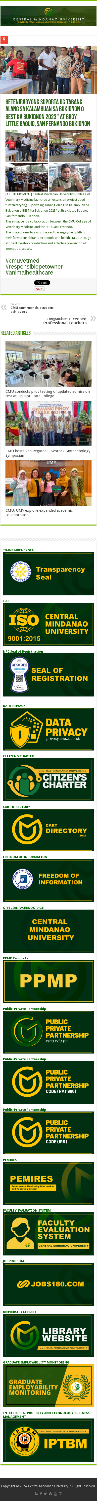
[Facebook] (40, 1494)
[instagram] (60, 1494)
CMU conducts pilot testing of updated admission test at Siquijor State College (47, 393)
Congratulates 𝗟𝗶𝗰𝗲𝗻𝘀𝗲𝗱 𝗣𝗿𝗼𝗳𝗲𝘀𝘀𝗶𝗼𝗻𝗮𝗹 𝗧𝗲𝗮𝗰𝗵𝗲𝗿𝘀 (65, 319)
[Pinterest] (50, 1494)
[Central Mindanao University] (48, 15)
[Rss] (36, 1494)
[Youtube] (55, 1494)
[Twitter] (45, 1494)
